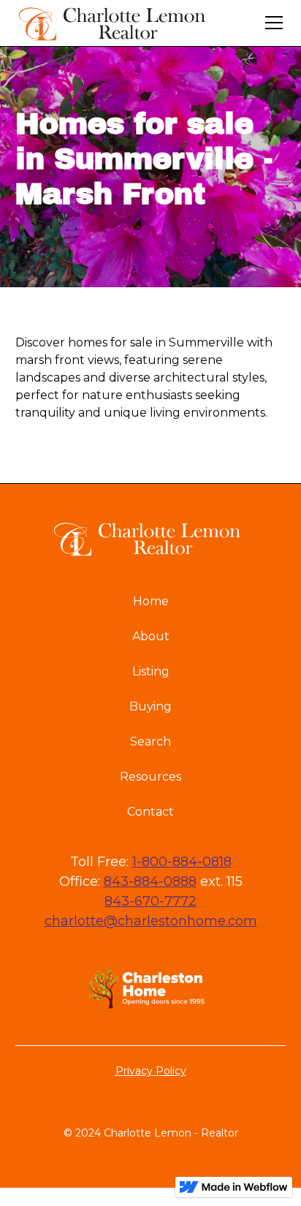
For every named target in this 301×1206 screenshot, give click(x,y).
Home (151, 601)
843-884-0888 (150, 881)
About (150, 636)
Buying (150, 706)
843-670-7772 (150, 901)
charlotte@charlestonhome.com (151, 921)
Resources (150, 777)
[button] (271, 22)
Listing (150, 671)
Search (150, 741)
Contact (150, 812)
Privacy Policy (150, 1070)
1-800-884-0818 (182, 862)
